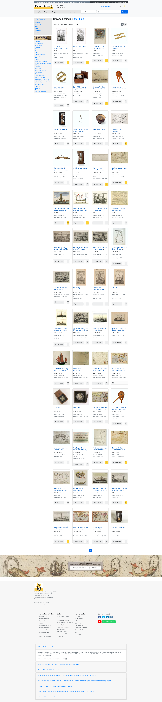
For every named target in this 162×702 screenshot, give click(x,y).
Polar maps (38, 56)
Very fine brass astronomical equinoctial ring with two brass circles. (61, 89)
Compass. (57, 407)
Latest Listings (96, 2)
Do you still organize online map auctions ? (52, 697)
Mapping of (42, 620)
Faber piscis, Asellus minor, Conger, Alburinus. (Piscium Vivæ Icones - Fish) (100, 249)
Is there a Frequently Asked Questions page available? (55, 686)
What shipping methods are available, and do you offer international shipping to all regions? (67, 675)
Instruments (38, 30)
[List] (125, 24)
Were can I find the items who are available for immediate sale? (58, 664)
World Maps (38, 45)
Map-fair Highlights (40, 91)
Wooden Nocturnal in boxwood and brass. (119, 408)
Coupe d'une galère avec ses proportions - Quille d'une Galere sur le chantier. (80, 211)
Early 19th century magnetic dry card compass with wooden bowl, (79, 89)
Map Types (38, 68)
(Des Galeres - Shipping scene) (98, 288)
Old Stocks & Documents (42, 79)
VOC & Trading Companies (42, 81)
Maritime (37, 24)
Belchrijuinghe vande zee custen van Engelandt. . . (80, 529)
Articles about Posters (45, 627)
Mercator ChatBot (61, 631)
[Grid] (122, 24)
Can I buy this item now (63, 620)
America (37, 47)
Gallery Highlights (61, 625)
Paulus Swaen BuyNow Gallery (63, 617)
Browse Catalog (106, 7)
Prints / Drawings (39, 75)
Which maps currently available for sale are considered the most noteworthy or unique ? (67, 691)
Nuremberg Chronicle (41, 61)
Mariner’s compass (99, 129)
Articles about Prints (44, 630)
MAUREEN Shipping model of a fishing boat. (61, 370)
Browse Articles (43, 616)
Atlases (37, 57)
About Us (77, 616)
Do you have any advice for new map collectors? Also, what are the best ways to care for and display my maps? (74, 680)
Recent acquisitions (40, 90)
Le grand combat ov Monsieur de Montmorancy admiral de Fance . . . (61, 450)
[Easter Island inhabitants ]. (78, 489)
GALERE (115, 288)
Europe (37, 49)
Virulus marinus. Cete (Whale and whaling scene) (80, 330)
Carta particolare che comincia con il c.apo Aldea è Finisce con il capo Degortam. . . (100, 450)
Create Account (115, 2)
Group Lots (38, 86)
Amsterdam (78, 634)
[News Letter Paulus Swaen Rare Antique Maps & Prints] (81, 566)
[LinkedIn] (107, 617)
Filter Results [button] (40, 19)
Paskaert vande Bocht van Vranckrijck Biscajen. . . (80, 371)
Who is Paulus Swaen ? (45, 647)
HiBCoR (77, 632)
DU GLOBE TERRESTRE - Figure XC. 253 (61, 48)
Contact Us (60, 636)
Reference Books (39, 82)
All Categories (39, 43)
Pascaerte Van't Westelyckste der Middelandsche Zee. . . (61, 491)
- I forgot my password (81, 620)
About (108, 2)
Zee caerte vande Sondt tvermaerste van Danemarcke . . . (119, 370)
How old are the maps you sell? (48, 670)
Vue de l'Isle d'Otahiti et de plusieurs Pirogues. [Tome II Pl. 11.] (61, 529)
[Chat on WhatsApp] (109, 621)
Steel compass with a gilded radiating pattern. (80, 131)
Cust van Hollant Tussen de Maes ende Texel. (119, 449)
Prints (36, 28)
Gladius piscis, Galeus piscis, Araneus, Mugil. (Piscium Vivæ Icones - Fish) (80, 249)
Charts (36, 26)
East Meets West (39, 84)
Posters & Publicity (40, 77)
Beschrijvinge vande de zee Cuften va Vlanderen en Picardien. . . (100, 410)
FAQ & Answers (61, 629)
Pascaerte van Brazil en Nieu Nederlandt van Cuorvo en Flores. (100, 371)
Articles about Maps (44, 618)
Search (124, 12)
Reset (41, 24)
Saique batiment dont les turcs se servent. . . (61, 210)
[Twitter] (103, 617)
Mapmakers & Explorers (45, 625)
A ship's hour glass (118, 527)
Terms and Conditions (63, 634)
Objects (37, 32)
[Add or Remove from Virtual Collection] (68, 62)
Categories (38, 22)
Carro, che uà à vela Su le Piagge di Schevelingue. (100, 210)
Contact (103, 2)
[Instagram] (111, 617)
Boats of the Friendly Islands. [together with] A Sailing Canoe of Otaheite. (61, 330)
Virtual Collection (79, 630)
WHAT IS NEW (79, 623)
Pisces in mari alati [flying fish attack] (99, 47)
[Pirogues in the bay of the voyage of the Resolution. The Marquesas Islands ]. (100, 491)
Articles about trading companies (44, 632)
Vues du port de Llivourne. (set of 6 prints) (60, 249)
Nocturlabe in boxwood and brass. (119, 88)
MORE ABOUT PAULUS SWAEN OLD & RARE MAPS (51, 659)
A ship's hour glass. (60, 129)
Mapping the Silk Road (45, 636)
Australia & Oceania (40, 54)
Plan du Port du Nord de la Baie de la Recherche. (119, 249)
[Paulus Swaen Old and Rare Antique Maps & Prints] (43, 6)
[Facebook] (99, 617)
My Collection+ (123, 2)
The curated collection (63, 627)
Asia (36, 50)
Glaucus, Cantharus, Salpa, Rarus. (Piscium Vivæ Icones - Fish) (61, 290)
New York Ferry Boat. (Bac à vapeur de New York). (119, 330)
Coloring (41, 623)
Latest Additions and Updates (65, 622)
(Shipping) (76, 288)
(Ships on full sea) (79, 46)
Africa (36, 52)
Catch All (37, 88)
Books (36, 74)
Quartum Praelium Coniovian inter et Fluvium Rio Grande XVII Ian (99, 89)
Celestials (37, 59)
